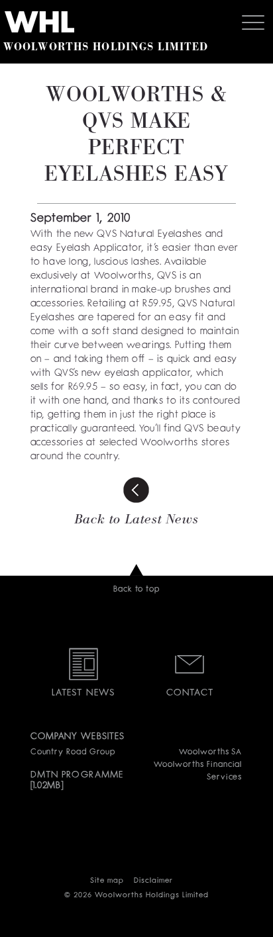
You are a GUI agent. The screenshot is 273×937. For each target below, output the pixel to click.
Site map (107, 881)
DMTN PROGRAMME (77, 775)
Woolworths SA (210, 752)
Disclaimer (153, 881)
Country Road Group (72, 752)
